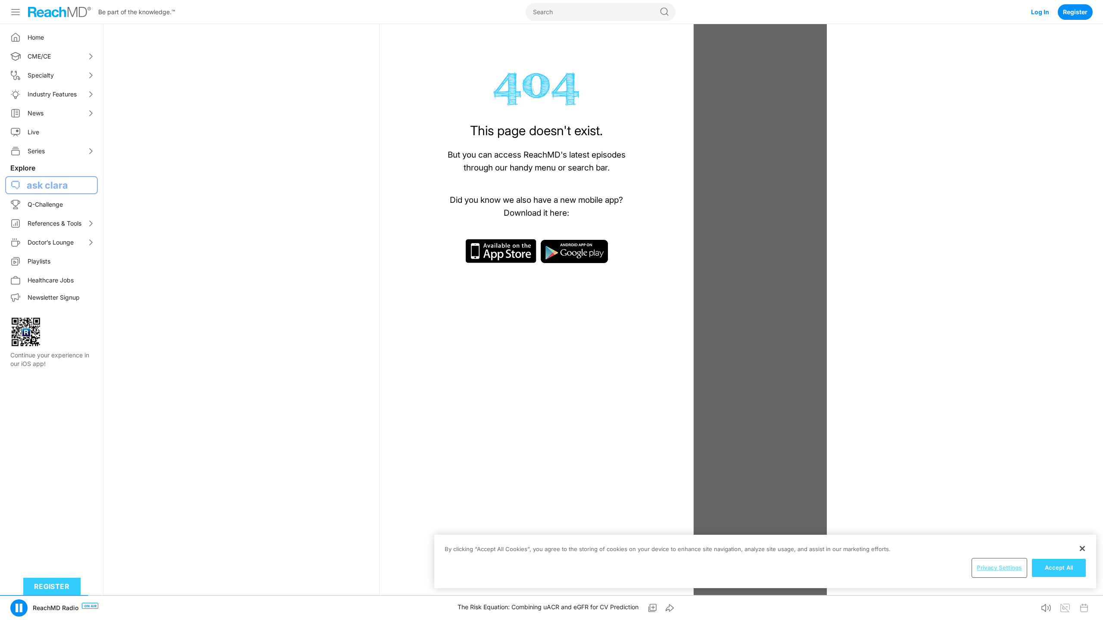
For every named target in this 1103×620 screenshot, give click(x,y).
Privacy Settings (999, 567)
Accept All (1059, 567)
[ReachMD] (59, 12)
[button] (19, 608)
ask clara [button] (47, 185)
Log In (1040, 12)
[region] (765, 561)
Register (1075, 12)
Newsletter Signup (54, 297)
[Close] (1082, 548)
